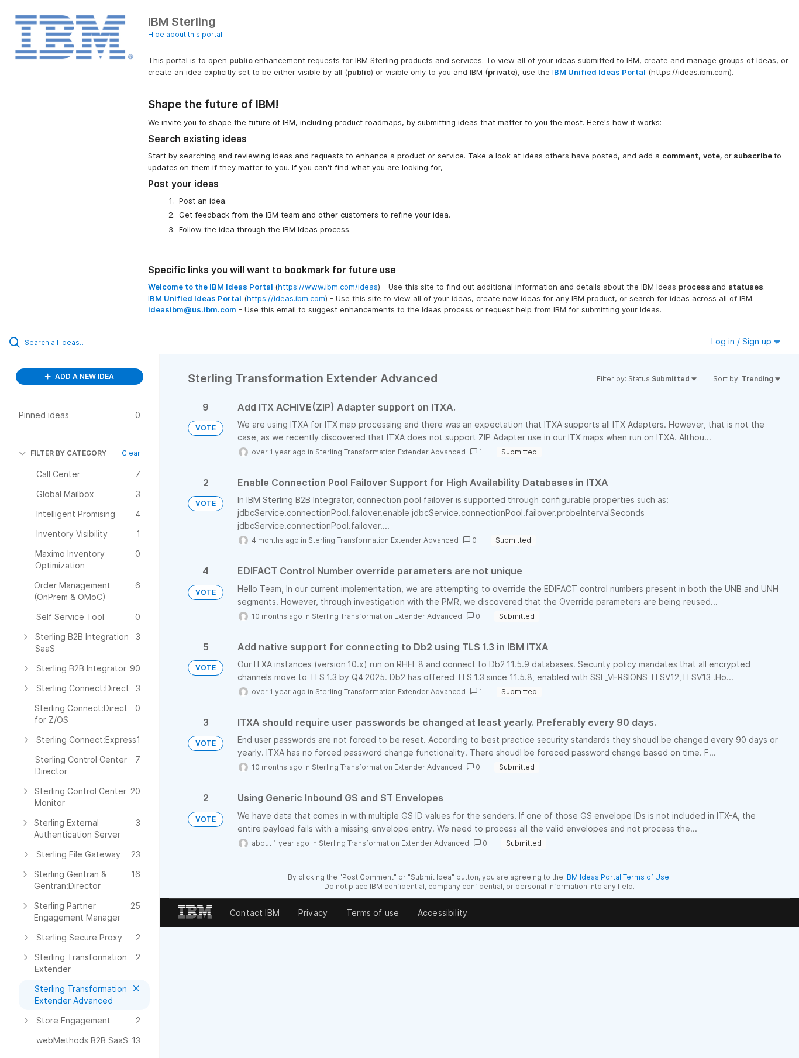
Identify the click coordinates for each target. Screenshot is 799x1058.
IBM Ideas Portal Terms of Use (617, 877)
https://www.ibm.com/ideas (328, 286)
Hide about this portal (185, 34)
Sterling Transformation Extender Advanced (390, 451)
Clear (131, 453)
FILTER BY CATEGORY (68, 453)
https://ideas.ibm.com (286, 298)
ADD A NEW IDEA (83, 376)
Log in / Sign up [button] (742, 341)
